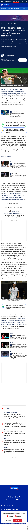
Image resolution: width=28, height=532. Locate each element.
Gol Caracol (16, 1)
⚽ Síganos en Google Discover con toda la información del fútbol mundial (15, 130)
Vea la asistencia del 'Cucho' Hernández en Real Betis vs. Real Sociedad (14, 433)
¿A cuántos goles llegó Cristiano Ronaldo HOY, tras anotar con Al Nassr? (14, 442)
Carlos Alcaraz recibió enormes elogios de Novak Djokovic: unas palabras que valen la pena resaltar (17, 114)
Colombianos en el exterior (10, 412)
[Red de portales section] (25, 505)
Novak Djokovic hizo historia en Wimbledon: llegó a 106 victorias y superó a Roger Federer (18, 176)
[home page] (2, 1)
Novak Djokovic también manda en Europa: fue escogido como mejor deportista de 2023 (18, 337)
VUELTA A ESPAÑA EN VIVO (14, 8)
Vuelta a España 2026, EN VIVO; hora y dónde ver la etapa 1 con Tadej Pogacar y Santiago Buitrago (15, 451)
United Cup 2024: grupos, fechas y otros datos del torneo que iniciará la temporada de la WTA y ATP (18, 356)
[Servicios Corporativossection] (25, 509)
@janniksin (15, 211)
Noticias (19, 516)
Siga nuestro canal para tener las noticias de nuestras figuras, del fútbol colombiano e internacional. (15, 124)
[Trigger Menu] (2, 5)
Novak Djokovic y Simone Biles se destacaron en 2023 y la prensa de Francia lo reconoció (18, 346)
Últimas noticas (8, 1)
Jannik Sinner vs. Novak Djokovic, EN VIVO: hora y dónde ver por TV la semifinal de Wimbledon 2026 (18, 165)
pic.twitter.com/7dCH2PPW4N (14, 213)
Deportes (11, 516)
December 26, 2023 (14, 217)
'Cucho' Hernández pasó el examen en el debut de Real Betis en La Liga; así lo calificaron (14, 416)
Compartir (23, 60)
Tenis (9, 23)
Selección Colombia (9, 421)
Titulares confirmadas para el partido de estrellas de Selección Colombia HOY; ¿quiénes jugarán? (15, 425)
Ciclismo (6, 447)
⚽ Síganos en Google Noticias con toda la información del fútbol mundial (15, 307)
